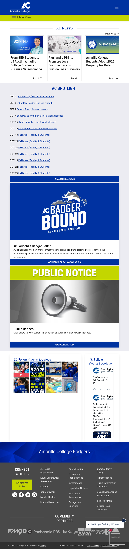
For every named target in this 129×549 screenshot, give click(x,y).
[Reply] (94, 389)
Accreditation (76, 469)
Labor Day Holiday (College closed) (35, 103)
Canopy (43, 546)
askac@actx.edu (109, 546)
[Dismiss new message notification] (124, 520)
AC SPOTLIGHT (64, 88)
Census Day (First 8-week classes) (36, 96)
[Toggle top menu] (116, 7)
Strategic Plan (104, 501)
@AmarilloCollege (39, 359)
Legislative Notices (78, 488)
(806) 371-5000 (93, 546)
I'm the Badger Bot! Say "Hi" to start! (104, 524)
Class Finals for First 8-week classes (37, 122)
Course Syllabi (47, 492)
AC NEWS (64, 28)
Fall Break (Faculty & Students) (34, 135)
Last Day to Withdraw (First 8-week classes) (40, 116)
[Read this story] (27, 45)
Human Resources (50, 502)
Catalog (44, 486)
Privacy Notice (104, 478)
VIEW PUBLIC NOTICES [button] (64, 345)
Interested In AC (22, 484)
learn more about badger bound (64, 262)
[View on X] (109, 369)
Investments (75, 483)
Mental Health (47, 497)
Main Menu (24, 17)
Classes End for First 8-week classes (37, 128)
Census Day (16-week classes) (32, 109)
